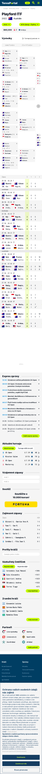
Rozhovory (25, 673)
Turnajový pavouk (31, 38)
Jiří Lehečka (5, 669)
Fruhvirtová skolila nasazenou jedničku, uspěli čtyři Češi (20, 391)
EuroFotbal (11, 642)
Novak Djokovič (7, 666)
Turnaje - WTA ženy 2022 (11, 8)
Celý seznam (33, 620)
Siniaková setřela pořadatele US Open (22, 380)
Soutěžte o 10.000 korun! (21, 496)
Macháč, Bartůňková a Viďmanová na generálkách (22, 397)
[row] (21, 183)
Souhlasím (21, 757)
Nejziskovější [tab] (8, 566)
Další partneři (33, 647)
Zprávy (29, 632)
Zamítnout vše (21, 764)
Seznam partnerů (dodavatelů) (14, 751)
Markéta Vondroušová (9, 676)
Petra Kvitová (6, 673)
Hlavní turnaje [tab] (9, 448)
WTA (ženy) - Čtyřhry (28, 24)
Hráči (4, 662)
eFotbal (29, 642)
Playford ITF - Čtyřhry (28, 8)
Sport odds (31, 637)
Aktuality (25, 666)
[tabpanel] (21, 458)
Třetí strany (12, 731)
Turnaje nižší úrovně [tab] (25, 448)
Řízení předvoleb (21, 770)
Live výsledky (12, 632)
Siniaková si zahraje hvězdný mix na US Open (22, 416)
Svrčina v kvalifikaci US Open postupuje (22, 421)
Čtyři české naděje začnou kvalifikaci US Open (22, 403)
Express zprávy (27, 676)
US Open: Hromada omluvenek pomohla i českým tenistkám (19, 385)
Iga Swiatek (5, 680)
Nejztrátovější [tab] (22, 566)
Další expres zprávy (30, 436)
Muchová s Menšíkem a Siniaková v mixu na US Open (21, 410)
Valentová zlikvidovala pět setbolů (20, 425)
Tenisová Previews (28, 669)
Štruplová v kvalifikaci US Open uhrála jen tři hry (22, 430)
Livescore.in (11, 637)
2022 (5, 24)
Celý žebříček (33, 591)
